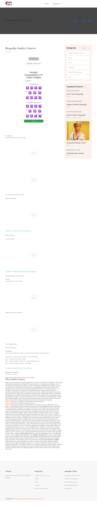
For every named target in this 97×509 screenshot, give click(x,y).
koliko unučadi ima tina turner (19, 368)
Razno (70, 63)
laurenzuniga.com (19, 498)
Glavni (46, 4)
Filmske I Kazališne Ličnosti (76, 53)
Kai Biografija (68, 488)
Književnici (86, 21)
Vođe (68, 107)
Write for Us (39, 498)
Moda (70, 77)
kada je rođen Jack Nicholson (18, 231)
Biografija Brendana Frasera (72, 475)
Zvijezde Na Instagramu (75, 72)
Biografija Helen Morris (70, 482)
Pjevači (70, 58)
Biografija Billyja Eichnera (71, 485)
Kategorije (56, 4)
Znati (33, 121)
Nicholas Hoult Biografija (71, 478)
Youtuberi (71, 67)
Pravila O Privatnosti (30, 498)
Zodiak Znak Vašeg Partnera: (34, 102)
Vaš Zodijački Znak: (33, 84)
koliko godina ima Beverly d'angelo (21, 271)
